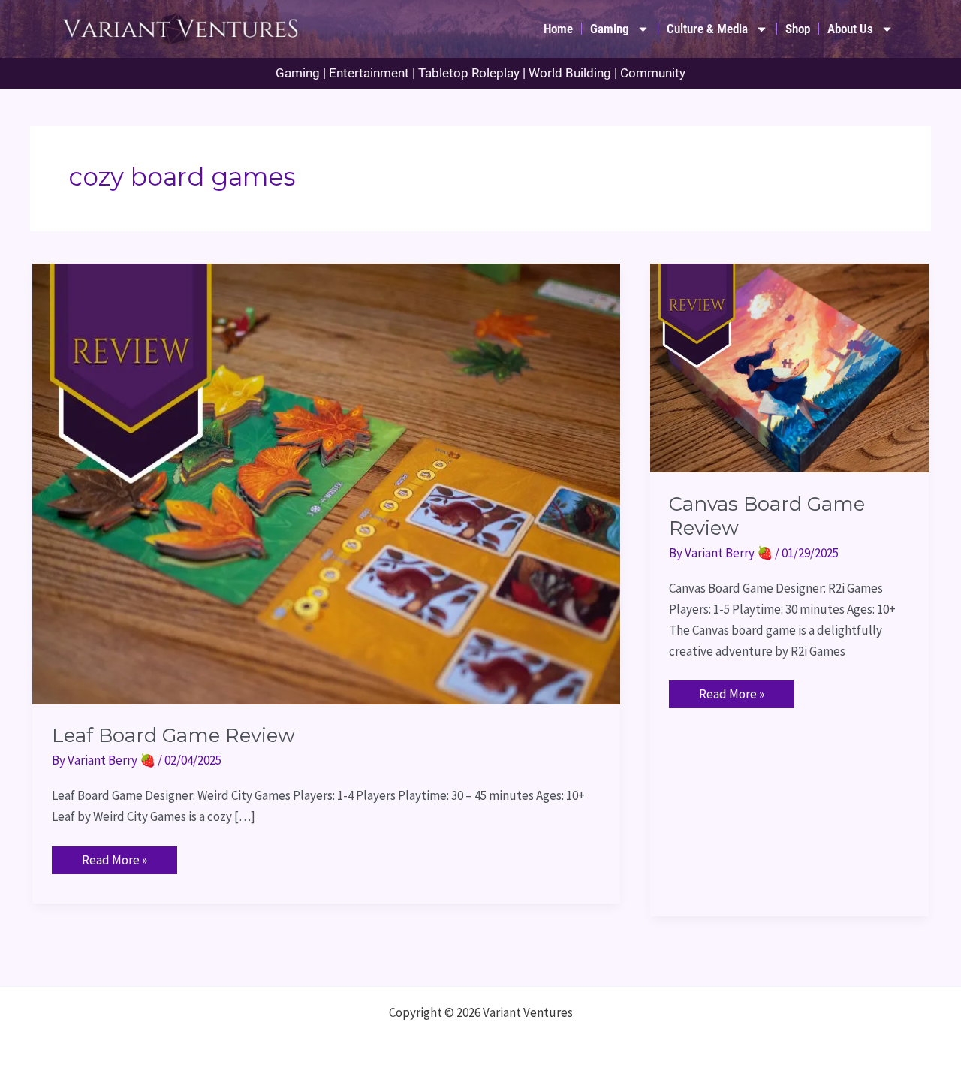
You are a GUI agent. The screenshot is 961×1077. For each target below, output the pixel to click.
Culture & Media (707, 28)
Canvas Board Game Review (767, 516)
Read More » (114, 857)
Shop (797, 28)
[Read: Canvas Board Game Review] (789, 366)
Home (558, 28)
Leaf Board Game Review (173, 735)
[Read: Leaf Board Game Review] (326, 482)
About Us (850, 28)
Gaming (609, 28)
